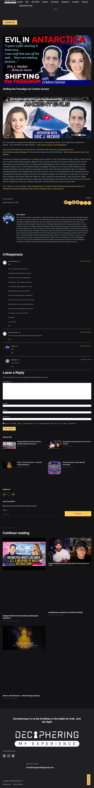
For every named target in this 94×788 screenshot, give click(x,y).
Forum (45, 2)
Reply (9, 325)
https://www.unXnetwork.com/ (74, 152)
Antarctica (11, 202)
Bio (27, 2)
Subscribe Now (25, 6)
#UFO (49, 189)
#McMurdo (25, 189)
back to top (88, 779)
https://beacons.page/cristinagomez (16, 152)
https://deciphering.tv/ (35, 186)
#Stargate (42, 189)
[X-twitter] (8, 494)
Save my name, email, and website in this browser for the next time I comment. (40, 423)
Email (6, 410)
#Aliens (36, 189)
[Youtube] (13, 494)
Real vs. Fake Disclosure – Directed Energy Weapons (21, 696)
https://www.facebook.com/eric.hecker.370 (69, 186)
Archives (55, 2)
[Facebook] (4, 494)
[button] (56, 9)
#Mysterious (7, 189)
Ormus (85, 2)
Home (20, 2)
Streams (65, 2)
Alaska (5, 202)
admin (13, 346)
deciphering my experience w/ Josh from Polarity (65, 612)
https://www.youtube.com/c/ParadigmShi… (52, 145)
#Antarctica (16, 189)
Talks (17, 202)
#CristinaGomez (58, 189)
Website (6, 417)
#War (31, 189)
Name (5, 403)
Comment (7, 382)
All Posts (35, 2)
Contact (75, 2)
